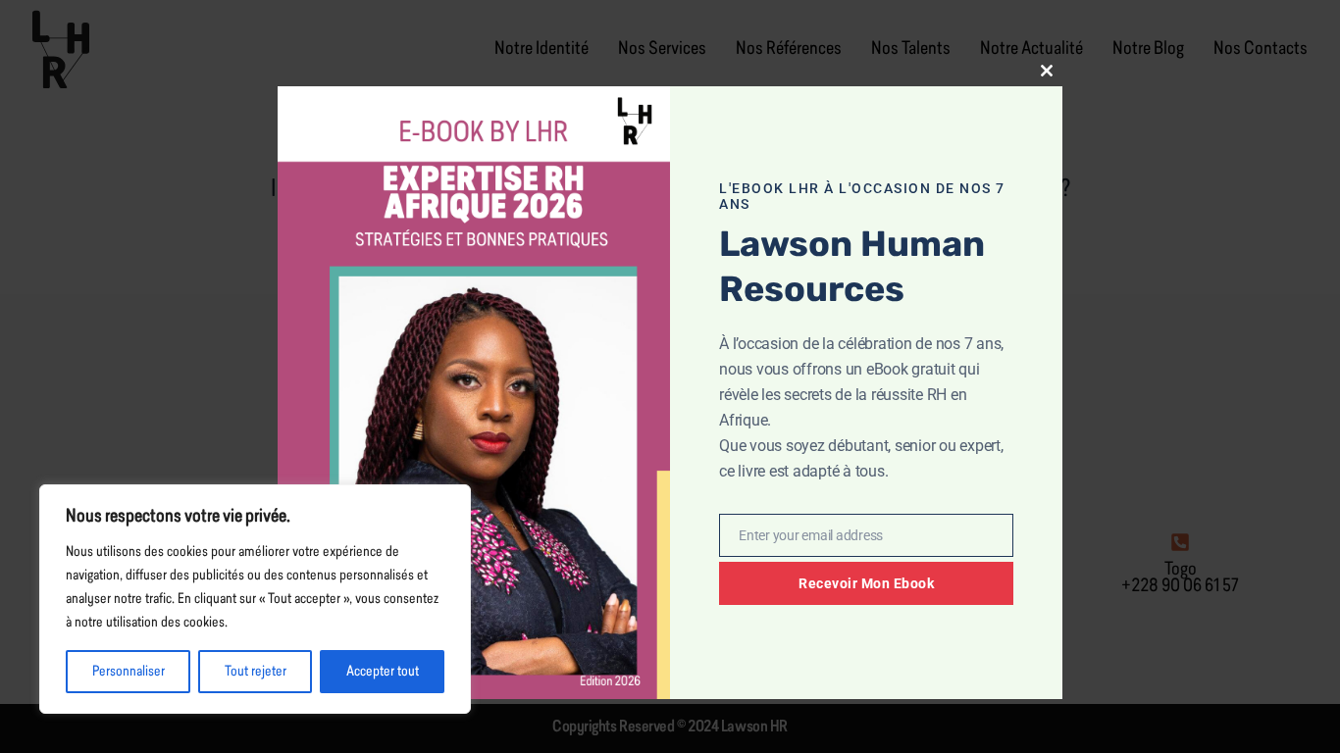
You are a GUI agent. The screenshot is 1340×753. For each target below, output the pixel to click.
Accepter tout (382, 671)
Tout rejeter (255, 671)
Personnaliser (128, 671)
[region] (255, 599)
